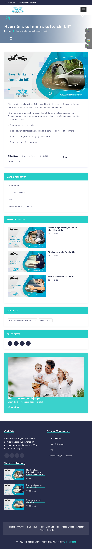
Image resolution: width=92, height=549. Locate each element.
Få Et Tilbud (55, 438)
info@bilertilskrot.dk (28, 2)
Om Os (20, 526)
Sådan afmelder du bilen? (61, 276)
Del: (65, 157)
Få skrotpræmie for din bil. (61, 252)
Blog (42, 530)
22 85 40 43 (10, 2)
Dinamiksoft (70, 541)
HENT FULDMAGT (16, 192)
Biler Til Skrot (14, 161)
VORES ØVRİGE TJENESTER (20, 206)
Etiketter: (13, 156)
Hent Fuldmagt (56, 444)
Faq (57, 526)
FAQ (10, 199)
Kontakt (50, 530)
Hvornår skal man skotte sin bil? (31, 31)
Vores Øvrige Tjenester (60, 455)
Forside (8, 31)
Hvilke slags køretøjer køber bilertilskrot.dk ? (62, 228)
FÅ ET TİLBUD (14, 185)
